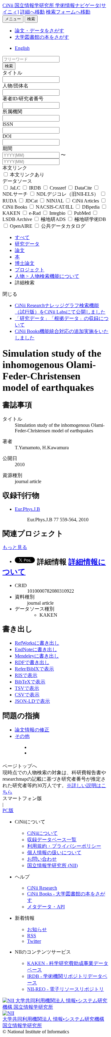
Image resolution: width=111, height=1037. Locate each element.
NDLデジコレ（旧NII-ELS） (67, 194)
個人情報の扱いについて (54, 852)
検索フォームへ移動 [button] (68, 11)
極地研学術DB (89, 219)
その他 (22, 736)
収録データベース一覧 (51, 839)
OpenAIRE (21, 226)
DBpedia (91, 207)
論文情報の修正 (32, 729)
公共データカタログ (62, 226)
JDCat (31, 200)
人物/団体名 (15, 85)
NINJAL (55, 200)
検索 (31, 19)
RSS (31, 935)
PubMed (82, 213)
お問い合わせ (42, 859)
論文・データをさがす (39, 30)
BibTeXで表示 (30, 681)
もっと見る (14, 547)
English (22, 48)
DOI (6, 136)
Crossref (57, 187)
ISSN (7, 124)
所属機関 (12, 111)
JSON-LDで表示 (32, 701)
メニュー (13, 19)
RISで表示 (26, 675)
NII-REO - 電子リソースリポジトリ (65, 989)
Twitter (34, 941)
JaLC (15, 187)
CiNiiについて (42, 833)
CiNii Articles (85, 200)
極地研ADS (53, 219)
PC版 (8, 810)
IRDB (35, 187)
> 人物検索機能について (52, 276)
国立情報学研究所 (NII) (52, 865)
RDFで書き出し (32, 662)
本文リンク (14, 167)
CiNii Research (42, 888)
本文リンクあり (26, 174)
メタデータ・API (46, 906)
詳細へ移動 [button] (32, 11)
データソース (17, 181)
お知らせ (37, 929)
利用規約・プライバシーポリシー (64, 846)
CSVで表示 (27, 694)
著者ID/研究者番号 (22, 98)
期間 (7, 148)
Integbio (57, 213)
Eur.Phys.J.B (27, 509)
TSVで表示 (27, 688)
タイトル (12, 72)
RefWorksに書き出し (37, 643)
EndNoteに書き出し (36, 649)
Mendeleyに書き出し (37, 656)
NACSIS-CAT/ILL (55, 207)
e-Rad (35, 213)
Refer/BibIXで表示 (34, 668)
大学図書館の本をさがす (42, 37)
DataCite (83, 187)
